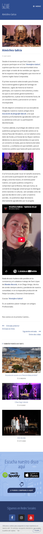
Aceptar (37, 530)
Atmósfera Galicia (33, 64)
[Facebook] (12, 517)
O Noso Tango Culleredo (21, 402)
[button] (21, 490)
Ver (18, 530)
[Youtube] (31, 517)
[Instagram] (21, 517)
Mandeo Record (10, 284)
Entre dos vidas (21, 438)
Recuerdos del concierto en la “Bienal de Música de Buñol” (21, 375)
